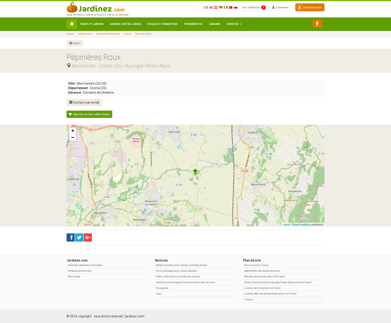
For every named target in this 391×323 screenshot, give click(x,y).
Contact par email (85, 102)
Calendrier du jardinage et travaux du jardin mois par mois (185, 282)
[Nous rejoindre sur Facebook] (317, 24)
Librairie (214, 24)
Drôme (127, 34)
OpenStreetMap (301, 224)
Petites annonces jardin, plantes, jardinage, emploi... (182, 265)
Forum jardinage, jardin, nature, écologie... (177, 271)
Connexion (281, 7)
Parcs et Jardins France (256, 265)
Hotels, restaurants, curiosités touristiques (178, 276)
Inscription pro (312, 7)
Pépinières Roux (143, 34)
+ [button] (72, 130)
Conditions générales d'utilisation (85, 265)
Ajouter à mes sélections (91, 114)
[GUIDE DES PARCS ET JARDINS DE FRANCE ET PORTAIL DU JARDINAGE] (97, 6)
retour (76, 43)
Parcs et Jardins (91, 24)
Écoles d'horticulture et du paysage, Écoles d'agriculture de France (277, 282)
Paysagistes (162, 288)
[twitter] (88, 237)
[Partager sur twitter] (79, 237)
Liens (159, 293)
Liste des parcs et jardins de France (262, 288)
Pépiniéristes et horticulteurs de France (264, 276)
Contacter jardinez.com (79, 271)
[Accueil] (72, 24)
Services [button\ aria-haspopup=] (233, 24)
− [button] (72, 137)
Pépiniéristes (193, 24)
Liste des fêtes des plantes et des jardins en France (270, 293)
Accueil (70, 34)
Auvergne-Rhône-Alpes (108, 34)
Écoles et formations (162, 24)
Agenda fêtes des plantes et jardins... (263, 271)
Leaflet (286, 224)
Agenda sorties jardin (125, 24)
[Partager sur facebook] (71, 237)
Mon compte (74, 276)
